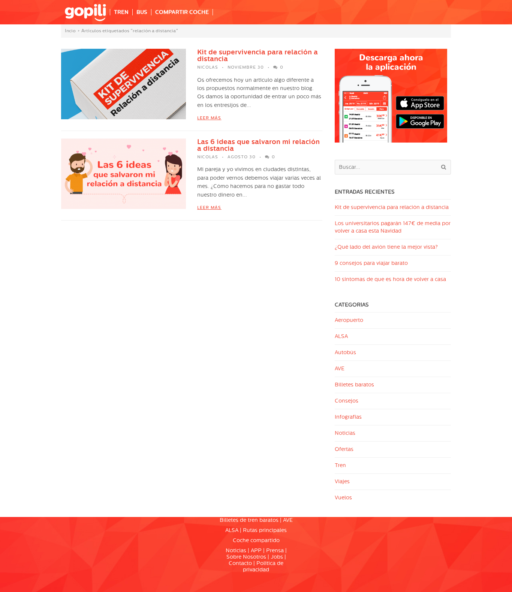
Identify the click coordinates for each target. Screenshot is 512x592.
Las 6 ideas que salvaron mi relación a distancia (258, 145)
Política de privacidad (263, 566)
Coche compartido (256, 540)
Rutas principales (265, 530)
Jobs (277, 557)
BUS (141, 12)
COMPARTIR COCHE (182, 12)
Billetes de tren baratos (249, 520)
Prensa (275, 550)
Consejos (346, 401)
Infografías (348, 417)
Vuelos (343, 497)
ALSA (341, 336)
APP (256, 550)
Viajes (342, 481)
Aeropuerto (349, 320)
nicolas (207, 67)
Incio (70, 30)
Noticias (345, 433)
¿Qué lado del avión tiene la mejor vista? (386, 247)
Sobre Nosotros (246, 557)
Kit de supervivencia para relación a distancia (257, 55)
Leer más (209, 118)
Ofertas (344, 449)
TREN (121, 12)
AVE (339, 368)
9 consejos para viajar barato (371, 263)
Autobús (345, 352)
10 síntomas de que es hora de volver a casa (390, 279)
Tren (340, 465)
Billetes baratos (354, 385)
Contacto (240, 563)
